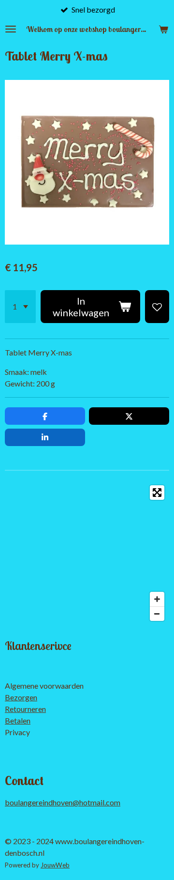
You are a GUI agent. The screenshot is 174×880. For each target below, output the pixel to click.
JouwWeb (55, 865)
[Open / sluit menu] (10, 29)
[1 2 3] (20, 306)
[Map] (87, 553)
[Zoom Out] (157, 613)
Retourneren (25, 708)
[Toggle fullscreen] (157, 492)
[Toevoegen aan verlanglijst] (157, 306)
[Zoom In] (157, 599)
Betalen (17, 720)
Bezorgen (21, 697)
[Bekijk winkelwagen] (163, 29)
